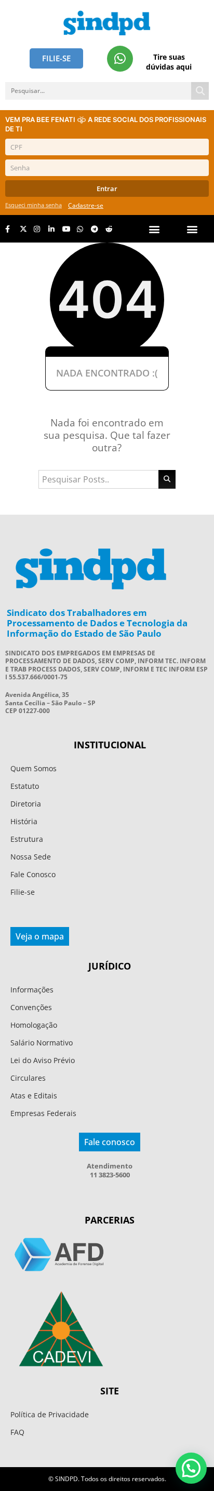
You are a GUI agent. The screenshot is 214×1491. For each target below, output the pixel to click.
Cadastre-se (85, 205)
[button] (192, 228)
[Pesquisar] (200, 91)
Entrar (107, 188)
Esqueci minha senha (33, 205)
